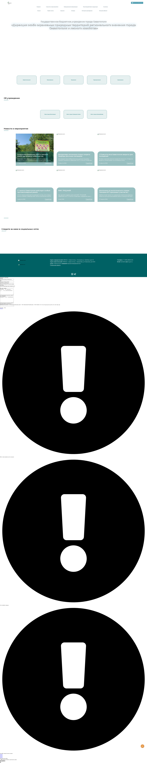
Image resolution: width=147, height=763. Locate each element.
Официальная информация (70, 6)
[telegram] (128, 3)
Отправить (2, 760)
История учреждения (87, 10)
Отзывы (73, 10)
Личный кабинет (103, 10)
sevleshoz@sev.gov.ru (126, 261)
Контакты (105, 6)
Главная (38, 6)
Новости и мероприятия (52, 6)
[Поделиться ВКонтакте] (127, 3)
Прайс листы (50, 10)
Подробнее (48, 163)
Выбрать (1, 308)
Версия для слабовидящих (137, 2)
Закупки (62, 10)
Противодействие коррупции (90, 6)
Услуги (39, 10)
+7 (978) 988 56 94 (128, 260)
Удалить (1, 754)
